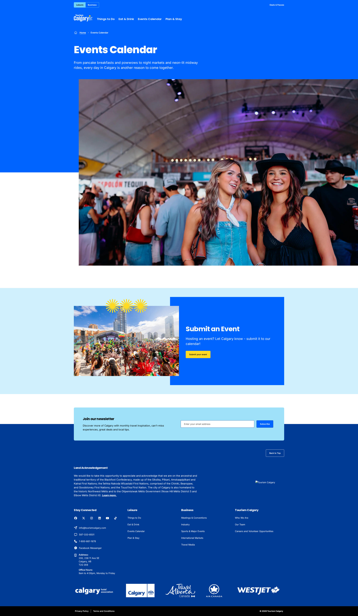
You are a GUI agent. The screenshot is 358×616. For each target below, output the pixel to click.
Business (92, 5)
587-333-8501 (86, 534)
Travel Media (188, 544)
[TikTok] (115, 518)
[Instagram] (91, 518)
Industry (185, 524)
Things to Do (106, 19)
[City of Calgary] (140, 590)
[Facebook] (75, 518)
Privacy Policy (82, 611)
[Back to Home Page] (269, 482)
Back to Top (275, 453)
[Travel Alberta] (180, 590)
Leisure (79, 5)
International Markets (192, 538)
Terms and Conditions (104, 611)
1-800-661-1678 (87, 541)
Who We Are (241, 517)
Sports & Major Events (193, 531)
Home (83, 32)
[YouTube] (107, 518)
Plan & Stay (174, 19)
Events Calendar (150, 19)
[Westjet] (258, 590)
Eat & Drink (126, 19)
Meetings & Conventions (194, 517)
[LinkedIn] (99, 518)
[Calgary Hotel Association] (94, 590)
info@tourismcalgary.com (92, 527)
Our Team (240, 524)
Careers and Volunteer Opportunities (254, 531)
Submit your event (198, 354)
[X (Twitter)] (83, 518)
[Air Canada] (214, 590)
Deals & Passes (277, 5)
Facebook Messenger (90, 548)
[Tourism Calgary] (83, 17)
